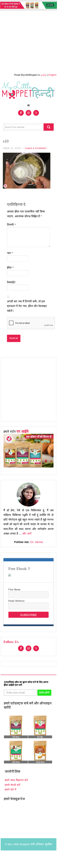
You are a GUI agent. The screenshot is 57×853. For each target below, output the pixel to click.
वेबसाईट (11, 282)
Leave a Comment (35, 148)
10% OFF (44, 692)
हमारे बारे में (10, 789)
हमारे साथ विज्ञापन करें (16, 780)
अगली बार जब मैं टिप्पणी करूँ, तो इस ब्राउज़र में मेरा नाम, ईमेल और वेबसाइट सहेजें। (27, 306)
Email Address (16, 600)
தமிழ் (43, 74)
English (52, 74)
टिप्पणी (11, 224)
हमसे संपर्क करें (12, 785)
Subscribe (28, 615)
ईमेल (10, 267)
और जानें (27, 533)
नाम (10, 253)
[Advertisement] (28, 41)
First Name (14, 589)
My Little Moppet (29, 91)
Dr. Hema (36, 542)
